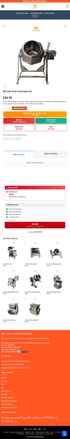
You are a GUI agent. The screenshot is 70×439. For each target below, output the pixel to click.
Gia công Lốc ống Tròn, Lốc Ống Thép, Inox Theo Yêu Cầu (15, 368)
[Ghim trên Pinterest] (16, 138)
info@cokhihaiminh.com (11, 351)
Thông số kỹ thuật (19, 155)
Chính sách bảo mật (6, 391)
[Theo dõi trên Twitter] (36, 417)
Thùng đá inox (29, 432)
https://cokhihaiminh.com (12, 349)
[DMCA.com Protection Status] (22, 351)
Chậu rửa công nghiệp (16, 432)
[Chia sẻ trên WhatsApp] (4, 138)
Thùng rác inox (40, 432)
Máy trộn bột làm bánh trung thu (54, 292)
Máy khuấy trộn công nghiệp (13, 135)
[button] (2, 6)
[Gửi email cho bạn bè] (13, 138)
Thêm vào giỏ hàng (19, 108)
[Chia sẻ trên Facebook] (7, 138)
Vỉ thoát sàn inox (60, 432)
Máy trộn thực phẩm (49, 13)
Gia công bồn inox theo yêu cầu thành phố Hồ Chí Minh (15, 361)
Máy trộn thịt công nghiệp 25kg (31, 320)
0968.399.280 (17, 347)
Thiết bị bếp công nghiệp (22, 13)
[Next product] (33, 16)
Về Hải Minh (4, 381)
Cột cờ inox (50, 432)
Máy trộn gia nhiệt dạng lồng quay (54, 264)
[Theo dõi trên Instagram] (46, 417)
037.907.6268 (9, 347)
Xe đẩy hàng (39, 434)
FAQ (2, 388)
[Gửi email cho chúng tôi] (52, 417)
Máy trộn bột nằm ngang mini (31, 264)
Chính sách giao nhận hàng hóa (9, 401)
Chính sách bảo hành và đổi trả (9, 407)
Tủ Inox (6, 432)
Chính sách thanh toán (6, 404)
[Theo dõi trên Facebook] (21, 417)
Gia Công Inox (48, 434)
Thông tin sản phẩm (50, 154)
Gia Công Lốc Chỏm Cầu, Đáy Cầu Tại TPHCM (12, 364)
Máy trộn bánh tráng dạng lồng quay (32, 292)
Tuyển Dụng (4, 394)
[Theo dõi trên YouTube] (29, 417)
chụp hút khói (29, 434)
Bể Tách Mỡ (20, 434)
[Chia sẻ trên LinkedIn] (20, 138)
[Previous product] (36, 16)
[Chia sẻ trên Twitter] (10, 138)
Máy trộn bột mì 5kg (7, 264)
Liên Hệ (3, 384)
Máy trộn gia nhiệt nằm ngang (9, 320)
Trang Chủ (3, 378)
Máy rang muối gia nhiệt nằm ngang (10, 292)
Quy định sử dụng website (7, 398)
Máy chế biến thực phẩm (36, 13)
